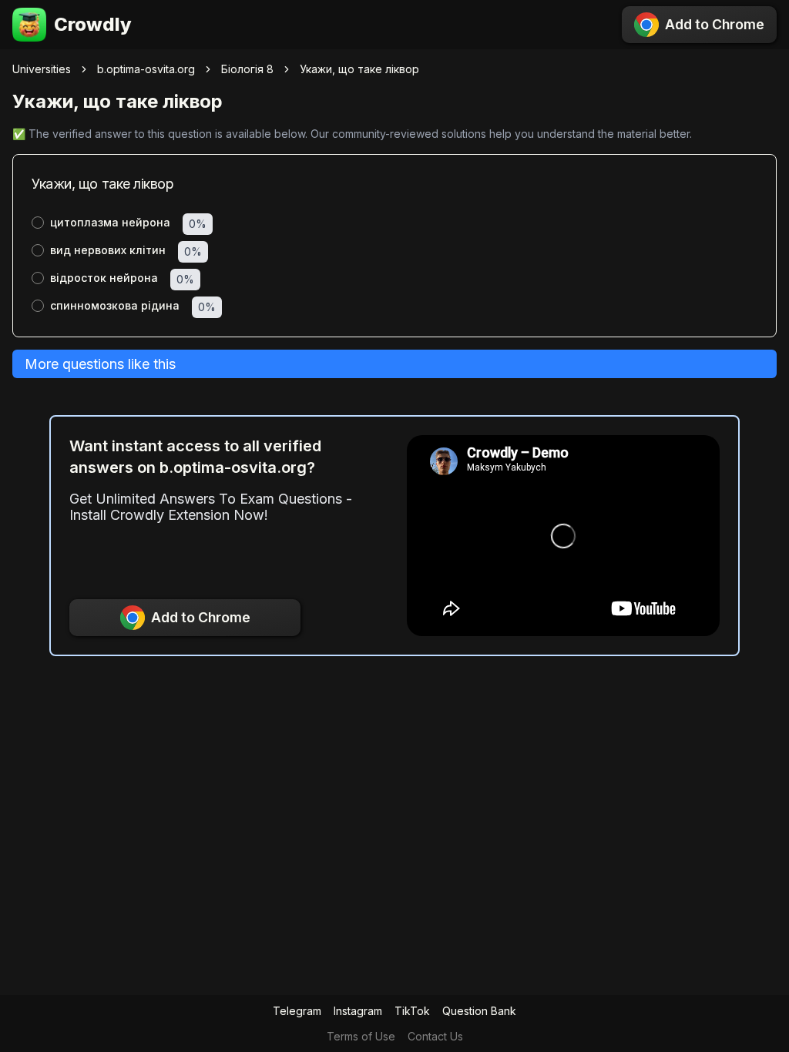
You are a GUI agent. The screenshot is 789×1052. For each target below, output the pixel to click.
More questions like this (100, 364)
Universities (41, 68)
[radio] (38, 222)
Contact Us (435, 1036)
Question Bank (479, 1010)
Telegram (297, 1010)
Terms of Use (361, 1036)
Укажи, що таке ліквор (359, 68)
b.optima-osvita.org (146, 68)
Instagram (358, 1010)
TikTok (412, 1010)
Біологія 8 (247, 68)
